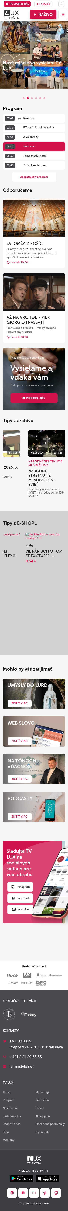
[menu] (63, 14)
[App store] (47, 1179)
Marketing (42, 1092)
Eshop (40, 1108)
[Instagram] (12, 1193)
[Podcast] (45, 1193)
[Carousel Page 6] (44, 98)
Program (8, 1100)
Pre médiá (42, 1100)
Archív (45, 3)
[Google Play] (22, 1179)
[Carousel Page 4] (36, 98)
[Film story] (28, 1015)
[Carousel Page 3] (32, 98)
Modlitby (8, 1140)
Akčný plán (43, 1116)
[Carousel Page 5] (40, 98)
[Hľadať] (61, 4)
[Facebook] (23, 1193)
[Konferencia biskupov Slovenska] (9, 1014)
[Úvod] (11, 14)
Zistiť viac (20, 703)
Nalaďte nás (10, 1108)
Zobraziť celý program (34, 177)
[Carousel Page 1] (24, 98)
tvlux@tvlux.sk (21, 1066)
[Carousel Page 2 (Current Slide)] (28, 98)
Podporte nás (19, 3)
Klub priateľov (12, 1116)
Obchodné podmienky (50, 1124)
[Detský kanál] (56, 1193)
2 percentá (42, 1132)
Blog (6, 1132)
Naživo (45, 14)
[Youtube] (34, 1193)
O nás (6, 1092)
